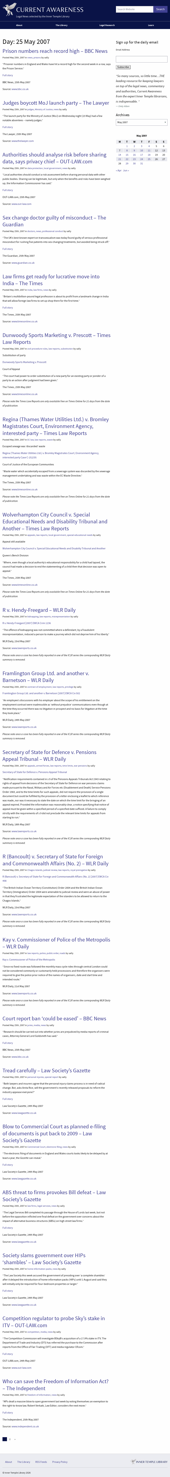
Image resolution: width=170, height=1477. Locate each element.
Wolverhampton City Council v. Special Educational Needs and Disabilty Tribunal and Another (54, 548)
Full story (7, 75)
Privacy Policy (59, 1462)
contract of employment (39, 686)
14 (119, 154)
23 (134, 159)
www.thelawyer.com (23, 141)
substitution (67, 348)
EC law (30, 439)
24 (141, 159)
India (29, 290)
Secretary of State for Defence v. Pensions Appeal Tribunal (34, 772)
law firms (37, 290)
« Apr (119, 170)
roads (62, 953)
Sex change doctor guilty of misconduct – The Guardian (54, 221)
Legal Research (107, 25)
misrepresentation (61, 616)
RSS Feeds (41, 1462)
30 (134, 163)
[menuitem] (19, 25)
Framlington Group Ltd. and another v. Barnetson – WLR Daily (45, 677)
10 (141, 150)
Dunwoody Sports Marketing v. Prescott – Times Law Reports (56, 339)
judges (30, 109)
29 (127, 163)
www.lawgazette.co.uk (24, 1113)
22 (127, 159)
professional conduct (52, 231)
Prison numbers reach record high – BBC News (55, 51)
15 (127, 154)
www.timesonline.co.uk (25, 321)
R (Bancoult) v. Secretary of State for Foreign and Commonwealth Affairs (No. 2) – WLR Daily (55, 860)
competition (33, 1332)
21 (119, 159)
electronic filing (54, 1146)
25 (149, 159)
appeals (31, 535)
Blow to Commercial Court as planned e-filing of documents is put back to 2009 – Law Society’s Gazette (54, 1133)
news (30, 57)
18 (149, 154)
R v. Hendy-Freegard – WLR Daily (39, 610)
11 (149, 150)
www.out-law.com (21, 204)
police (43, 953)
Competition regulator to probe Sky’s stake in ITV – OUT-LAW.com (53, 1322)
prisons (37, 57)
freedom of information (39, 1394)
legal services (43, 1206)
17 (141, 154)
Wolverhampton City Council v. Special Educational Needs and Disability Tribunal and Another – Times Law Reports (54, 521)
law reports (54, 348)
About (19, 25)
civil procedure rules (37, 348)
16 (134, 154)
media (37, 1025)
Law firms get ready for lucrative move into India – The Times (51, 280)
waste (50, 439)
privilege (69, 686)
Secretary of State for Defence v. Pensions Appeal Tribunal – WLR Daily (49, 755)
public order (53, 953)
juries (30, 1025)
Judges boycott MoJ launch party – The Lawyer (55, 102)
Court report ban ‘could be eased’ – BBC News (54, 1018)
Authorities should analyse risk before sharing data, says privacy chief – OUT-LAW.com (54, 158)
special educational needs (80, 535)
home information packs (39, 1268)
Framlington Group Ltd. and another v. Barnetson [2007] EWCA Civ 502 (41, 693)
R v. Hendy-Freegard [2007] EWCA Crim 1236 (26, 623)
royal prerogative (78, 870)
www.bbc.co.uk (20, 89)
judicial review (50, 870)
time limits (67, 765)
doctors (31, 231)
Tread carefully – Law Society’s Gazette (46, 1070)
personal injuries (35, 1077)
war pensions (80, 765)
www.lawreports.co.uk (24, 648)
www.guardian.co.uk (23, 262)
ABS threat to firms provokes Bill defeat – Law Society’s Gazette (54, 1196)
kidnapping (33, 616)
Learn (151, 25)
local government (52, 168)
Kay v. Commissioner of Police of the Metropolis (28, 959)
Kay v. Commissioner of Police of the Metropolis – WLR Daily (56, 943)
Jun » (126, 170)
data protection (35, 168)
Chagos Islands (34, 870)
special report (51, 1077)
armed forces (42, 765)
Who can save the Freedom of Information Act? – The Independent (55, 1385)
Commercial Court (36, 1146)
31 (141, 163)
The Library (61, 25)
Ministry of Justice (44, 109)
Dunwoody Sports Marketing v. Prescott (24, 362)
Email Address (123, 49)
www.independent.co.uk (25, 1426)
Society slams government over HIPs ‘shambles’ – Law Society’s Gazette (43, 1259)
